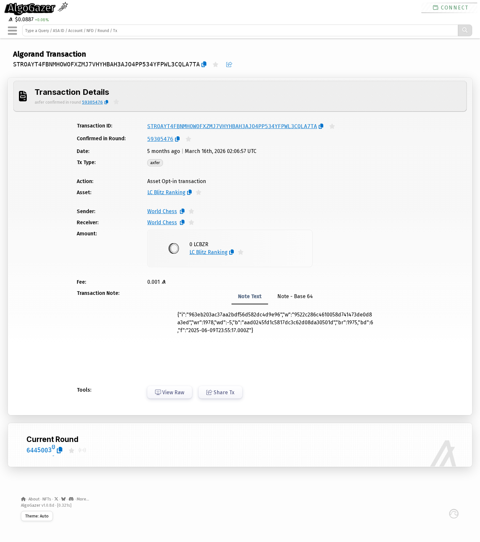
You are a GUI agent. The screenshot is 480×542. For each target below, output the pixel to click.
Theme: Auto (37, 516)
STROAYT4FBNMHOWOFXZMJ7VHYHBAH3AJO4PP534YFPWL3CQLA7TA (106, 64)
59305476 (92, 102)
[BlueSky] (63, 499)
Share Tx (223, 392)
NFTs (46, 499)
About (34, 499)
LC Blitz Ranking (166, 192)
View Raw (172, 392)
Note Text (250, 296)
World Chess (162, 211)
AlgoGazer (32, 8)
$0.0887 (24, 19)
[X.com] (56, 499)
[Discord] (71, 499)
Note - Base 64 (295, 296)
